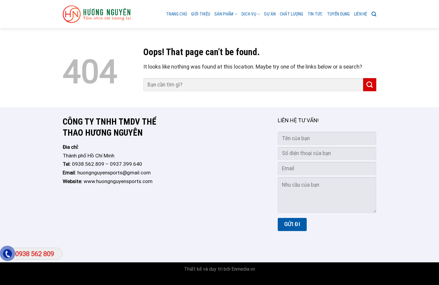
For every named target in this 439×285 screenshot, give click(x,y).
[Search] (374, 14)
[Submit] (369, 84)
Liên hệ (360, 14)
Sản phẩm (223, 14)
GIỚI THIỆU (200, 14)
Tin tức (315, 14)
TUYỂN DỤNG (338, 14)
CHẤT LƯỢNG (291, 14)
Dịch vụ (249, 14)
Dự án (269, 14)
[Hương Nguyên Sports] (97, 14)
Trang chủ (176, 14)
